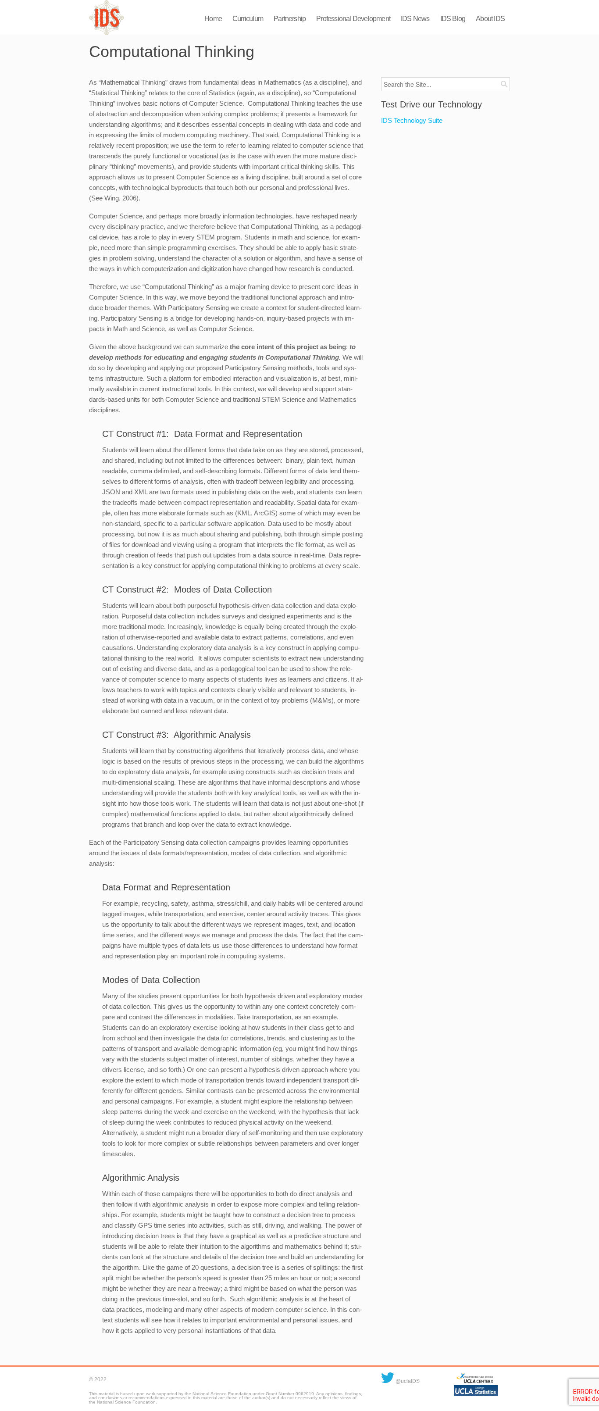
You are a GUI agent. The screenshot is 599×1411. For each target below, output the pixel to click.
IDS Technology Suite (411, 120)
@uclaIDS (407, 1381)
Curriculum (247, 18)
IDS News (415, 18)
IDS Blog (453, 18)
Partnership (290, 18)
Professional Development (353, 18)
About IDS (490, 18)
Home (213, 18)
